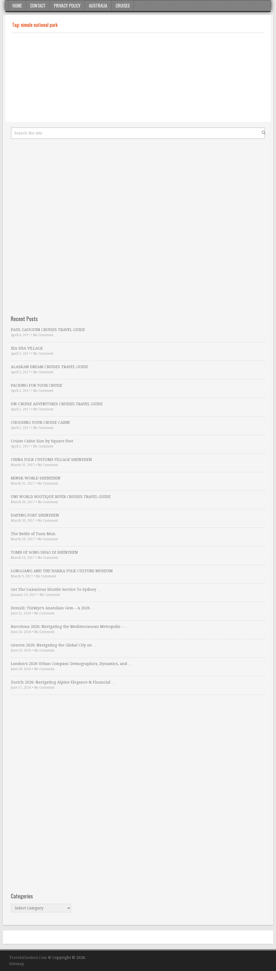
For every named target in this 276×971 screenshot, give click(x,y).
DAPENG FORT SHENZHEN (35, 515)
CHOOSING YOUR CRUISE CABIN (40, 422)
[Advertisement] (138, 77)
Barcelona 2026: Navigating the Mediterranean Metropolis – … (69, 626)
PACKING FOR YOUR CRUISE (36, 385)
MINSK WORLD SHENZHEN (35, 478)
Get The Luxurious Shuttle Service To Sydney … (56, 589)
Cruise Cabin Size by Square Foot (42, 441)
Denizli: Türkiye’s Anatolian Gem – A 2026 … (53, 608)
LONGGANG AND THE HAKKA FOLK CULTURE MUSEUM (62, 571)
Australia (98, 5)
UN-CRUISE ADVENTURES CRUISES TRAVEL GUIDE (57, 404)
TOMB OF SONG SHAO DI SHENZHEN (44, 552)
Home (17, 5)
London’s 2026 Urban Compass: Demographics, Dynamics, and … (71, 663)
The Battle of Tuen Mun (33, 534)
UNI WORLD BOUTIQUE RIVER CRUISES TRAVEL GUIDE (61, 497)
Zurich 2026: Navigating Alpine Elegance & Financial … (63, 682)
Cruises (123, 5)
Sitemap (16, 964)
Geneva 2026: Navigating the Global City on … (54, 645)
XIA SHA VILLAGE (27, 348)
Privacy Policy (67, 5)
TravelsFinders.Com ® (30, 957)
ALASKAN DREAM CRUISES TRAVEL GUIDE (49, 367)
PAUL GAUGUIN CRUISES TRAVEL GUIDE (48, 330)
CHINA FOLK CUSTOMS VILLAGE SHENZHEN (51, 459)
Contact (38, 5)
